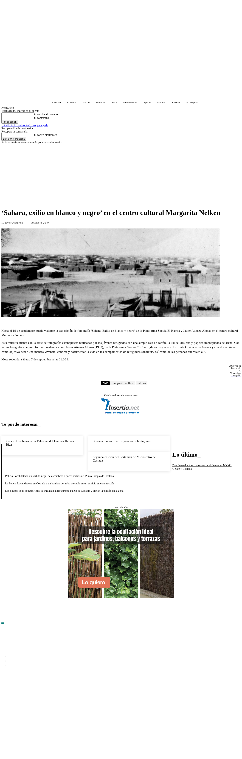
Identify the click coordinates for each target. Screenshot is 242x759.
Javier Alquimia (14, 222)
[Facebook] (4, 686)
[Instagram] (23, 686)
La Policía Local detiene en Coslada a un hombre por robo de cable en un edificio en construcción (59, 483)
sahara (141, 383)
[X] (42, 686)
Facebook (12, 686)
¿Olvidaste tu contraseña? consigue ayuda (24, 125)
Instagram (31, 686)
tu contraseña (41, 117)
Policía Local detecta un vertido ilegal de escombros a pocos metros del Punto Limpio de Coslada (59, 476)
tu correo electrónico (45, 134)
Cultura (6, 201)
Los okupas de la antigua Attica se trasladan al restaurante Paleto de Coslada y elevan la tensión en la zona (64, 490)
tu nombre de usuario (46, 114)
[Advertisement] (121, 170)
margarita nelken (123, 383)
